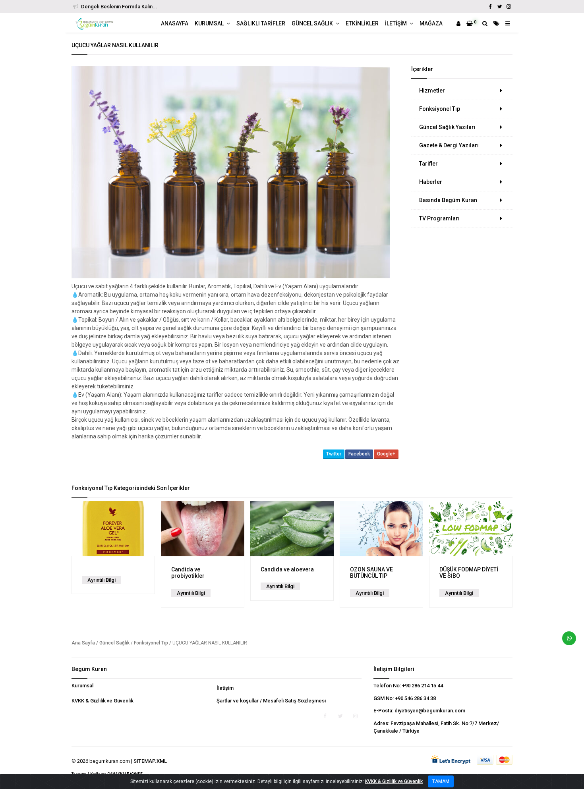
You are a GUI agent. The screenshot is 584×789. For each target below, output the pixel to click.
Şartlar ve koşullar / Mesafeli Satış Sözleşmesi (271, 701)
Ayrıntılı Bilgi (101, 580)
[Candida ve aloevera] (292, 528)
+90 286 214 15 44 (422, 686)
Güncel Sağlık (114, 643)
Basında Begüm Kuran (448, 200)
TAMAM (440, 781)
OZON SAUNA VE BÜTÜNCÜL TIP (371, 572)
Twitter (333, 454)
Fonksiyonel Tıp (439, 109)
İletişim (225, 688)
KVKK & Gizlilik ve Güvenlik (102, 701)
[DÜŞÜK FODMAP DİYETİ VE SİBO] (470, 528)
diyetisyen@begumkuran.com (429, 711)
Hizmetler (432, 90)
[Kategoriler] (496, 23)
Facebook (359, 454)
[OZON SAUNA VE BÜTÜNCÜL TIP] (381, 528)
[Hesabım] (458, 23)
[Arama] (485, 23)
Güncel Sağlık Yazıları (447, 127)
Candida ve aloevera (287, 569)
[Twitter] (499, 6)
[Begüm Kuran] (95, 24)
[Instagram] (508, 6)
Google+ (386, 454)
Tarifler (428, 163)
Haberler (430, 182)
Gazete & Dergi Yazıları (449, 145)
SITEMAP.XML (150, 761)
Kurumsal (82, 686)
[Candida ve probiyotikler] (202, 528)
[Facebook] (490, 6)
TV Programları (439, 218)
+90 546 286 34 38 (415, 698)
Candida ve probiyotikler (188, 572)
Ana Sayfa (83, 643)
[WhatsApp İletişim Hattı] (566, 641)
